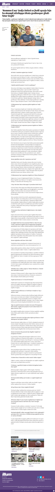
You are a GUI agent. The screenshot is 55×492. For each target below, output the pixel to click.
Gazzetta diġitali (5, 482)
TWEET (42, 50)
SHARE (41, 52)
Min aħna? (4, 477)
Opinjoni (27, 4)
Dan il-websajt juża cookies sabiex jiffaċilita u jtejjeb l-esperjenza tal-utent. (27, 490)
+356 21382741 (42, 480)
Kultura (21, 4)
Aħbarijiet (15, 4)
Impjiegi (39, 4)
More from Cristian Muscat (19, 432)
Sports (3, 7)
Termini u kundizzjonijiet (7, 480)
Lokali (7, 7)
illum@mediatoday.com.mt (45, 479)
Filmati (33, 4)
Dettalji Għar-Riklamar (7, 478)
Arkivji (44, 4)
